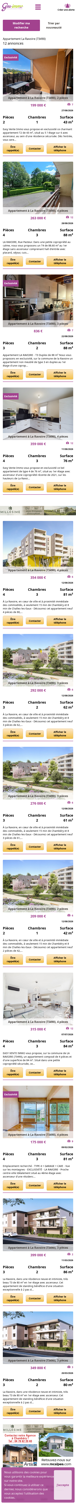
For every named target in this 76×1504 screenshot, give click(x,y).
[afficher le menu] (38, 7)
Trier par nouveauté (54, 25)
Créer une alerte (66, 9)
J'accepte (63, 1485)
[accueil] (13, 7)
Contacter (35, 148)
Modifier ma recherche (21, 25)
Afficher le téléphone (60, 148)
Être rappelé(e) (13, 148)
